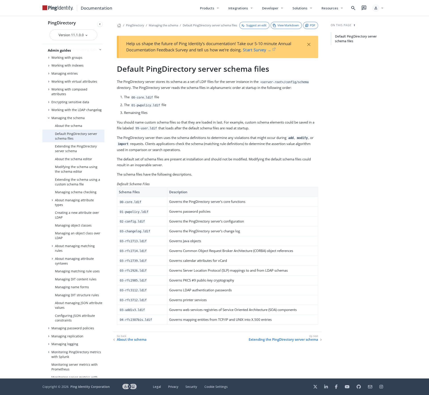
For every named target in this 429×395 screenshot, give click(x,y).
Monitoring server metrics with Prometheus (74, 366)
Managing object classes (73, 225)
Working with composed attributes (69, 91)
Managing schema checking (76, 192)
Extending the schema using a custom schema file (77, 181)
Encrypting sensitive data (70, 102)
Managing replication (67, 336)
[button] (378, 8)
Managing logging (64, 344)
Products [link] (209, 8)
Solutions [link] (302, 8)
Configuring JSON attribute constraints (75, 317)
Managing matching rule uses (77, 271)
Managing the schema (68, 118)
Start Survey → (257, 50)
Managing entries (64, 73)
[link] (57, 8)
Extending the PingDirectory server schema (76, 148)
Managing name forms (72, 287)
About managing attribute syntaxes (74, 260)
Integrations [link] (240, 8)
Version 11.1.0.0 (72, 35)
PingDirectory (62, 22)
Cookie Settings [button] (216, 386)
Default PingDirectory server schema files (76, 136)
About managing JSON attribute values (78, 305)
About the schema (68, 126)
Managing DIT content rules (76, 279)
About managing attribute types (74, 202)
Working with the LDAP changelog (76, 110)
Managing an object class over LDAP (77, 235)
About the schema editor (73, 159)
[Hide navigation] (100, 24)
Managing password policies (72, 328)
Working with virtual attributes (74, 81)
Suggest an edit (256, 25)
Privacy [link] (173, 386)
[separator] (104, 197)
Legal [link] (157, 386)
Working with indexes (67, 65)
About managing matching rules (75, 248)
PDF (312, 25)
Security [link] (191, 386)
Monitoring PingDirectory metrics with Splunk (76, 354)
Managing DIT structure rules (77, 295)
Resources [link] (332, 8)
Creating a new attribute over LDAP (77, 214)
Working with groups (66, 57)
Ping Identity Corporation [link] (90, 386)
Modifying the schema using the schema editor (76, 169)
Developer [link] (273, 8)
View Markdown (288, 25)
